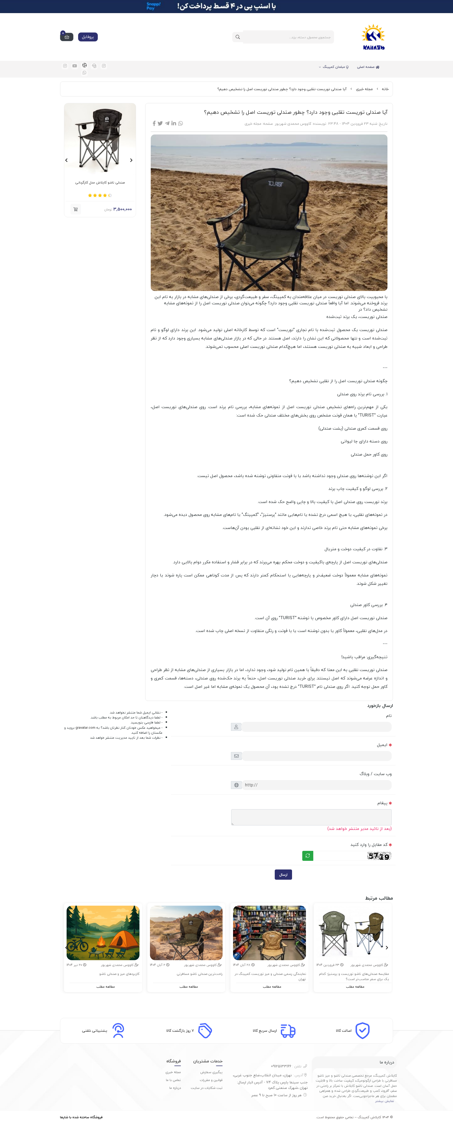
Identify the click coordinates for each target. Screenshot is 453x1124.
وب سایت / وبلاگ (376, 773)
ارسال (283, 874)
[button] (131, 160)
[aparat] (84, 66)
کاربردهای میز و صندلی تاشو (119, 974)
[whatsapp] (84, 73)
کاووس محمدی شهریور (293, 123)
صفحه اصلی (366, 67)
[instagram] (103, 66)
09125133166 (286, 1066)
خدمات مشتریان (208, 1061)
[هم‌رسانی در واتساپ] (180, 123)
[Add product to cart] (76, 209)
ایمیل (382, 744)
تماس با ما (173, 1080)
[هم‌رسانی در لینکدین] (173, 123)
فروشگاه (173, 1061)
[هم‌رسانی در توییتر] (160, 123)
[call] (94, 66)
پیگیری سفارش (211, 1072)
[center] (237, 37)
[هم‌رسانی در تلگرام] (167, 123)
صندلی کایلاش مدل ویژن (100, 182)
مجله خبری (364, 89)
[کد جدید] (307, 856)
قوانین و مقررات (211, 1080)
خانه (385, 89)
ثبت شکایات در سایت (207, 1088)
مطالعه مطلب (355, 987)
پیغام (382, 803)
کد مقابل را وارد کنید (368, 844)
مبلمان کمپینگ (334, 67)
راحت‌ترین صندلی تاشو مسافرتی (200, 974)
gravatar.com (85, 728)
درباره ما (175, 1088)
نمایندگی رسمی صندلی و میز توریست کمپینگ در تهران (270, 976)
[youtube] (74, 66)
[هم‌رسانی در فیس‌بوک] (154, 123)
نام (389, 715)
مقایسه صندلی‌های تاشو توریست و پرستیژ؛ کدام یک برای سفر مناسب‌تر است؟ (354, 976)
